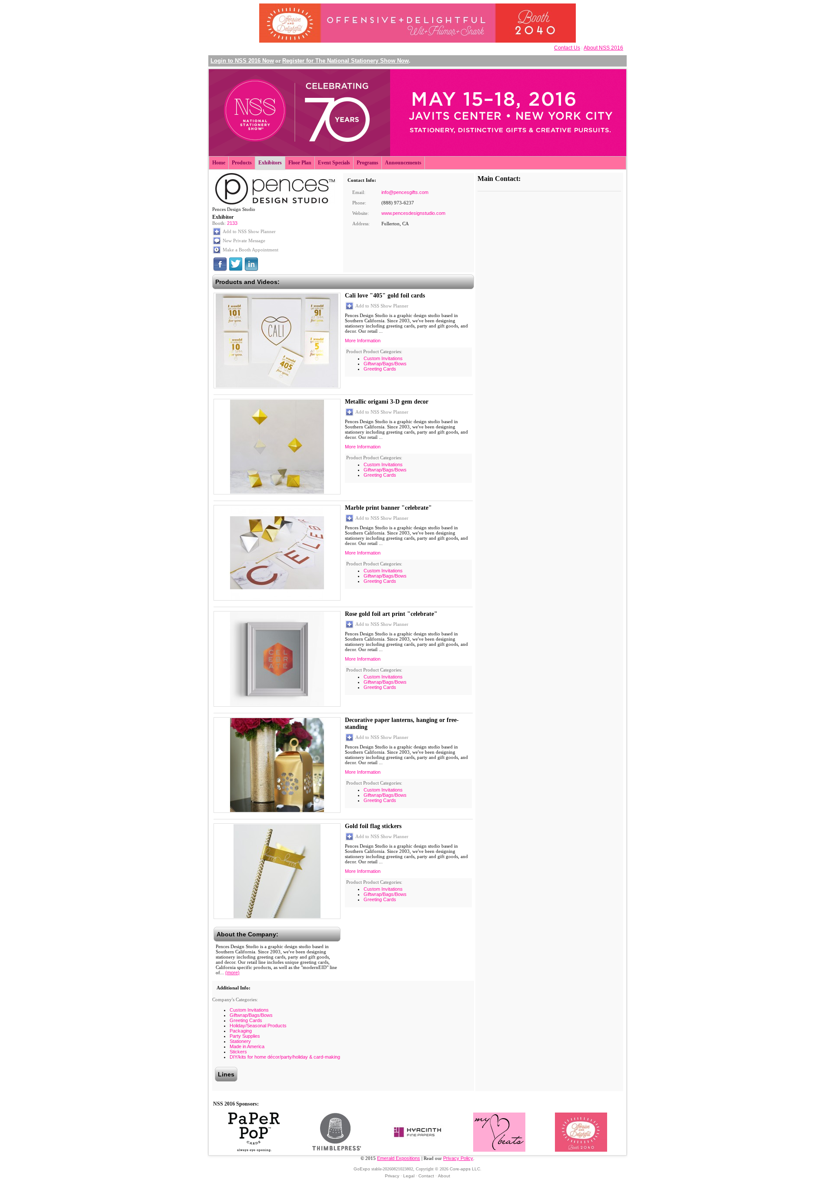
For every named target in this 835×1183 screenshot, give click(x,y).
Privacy (392, 1175)
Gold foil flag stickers (373, 826)
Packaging (241, 1030)
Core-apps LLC (465, 1168)
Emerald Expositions (398, 1158)
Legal (408, 1175)
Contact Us (567, 48)
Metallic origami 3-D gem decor (386, 401)
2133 (232, 223)
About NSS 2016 (603, 48)
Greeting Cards (380, 368)
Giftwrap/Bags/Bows (385, 363)
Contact (426, 1175)
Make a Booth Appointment (250, 249)
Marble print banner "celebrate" (388, 508)
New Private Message (244, 240)
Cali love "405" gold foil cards (385, 295)
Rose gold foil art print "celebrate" (391, 614)
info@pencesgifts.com (404, 192)
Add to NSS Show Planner (249, 231)
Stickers (238, 1051)
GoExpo (362, 1168)
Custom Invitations (383, 358)
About (444, 1175)
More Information (363, 340)
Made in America (247, 1046)
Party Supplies (245, 1036)
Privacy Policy (458, 1158)
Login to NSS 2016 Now (242, 60)
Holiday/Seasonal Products (258, 1025)
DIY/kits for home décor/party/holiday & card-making (285, 1056)
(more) (232, 972)
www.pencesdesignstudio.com (413, 213)
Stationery (240, 1041)
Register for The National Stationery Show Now (345, 60)
